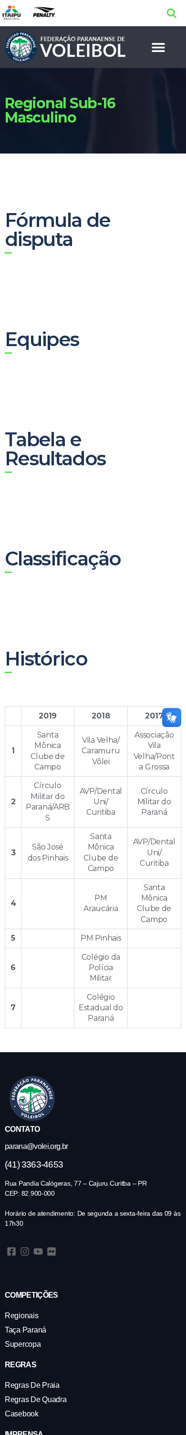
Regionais (22, 1316)
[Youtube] (38, 1251)
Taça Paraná (25, 1330)
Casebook (22, 1414)
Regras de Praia (32, 1385)
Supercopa (23, 1344)
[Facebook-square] (11, 1251)
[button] (171, 13)
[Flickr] (51, 1251)
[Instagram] (24, 1251)
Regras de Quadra (36, 1399)
